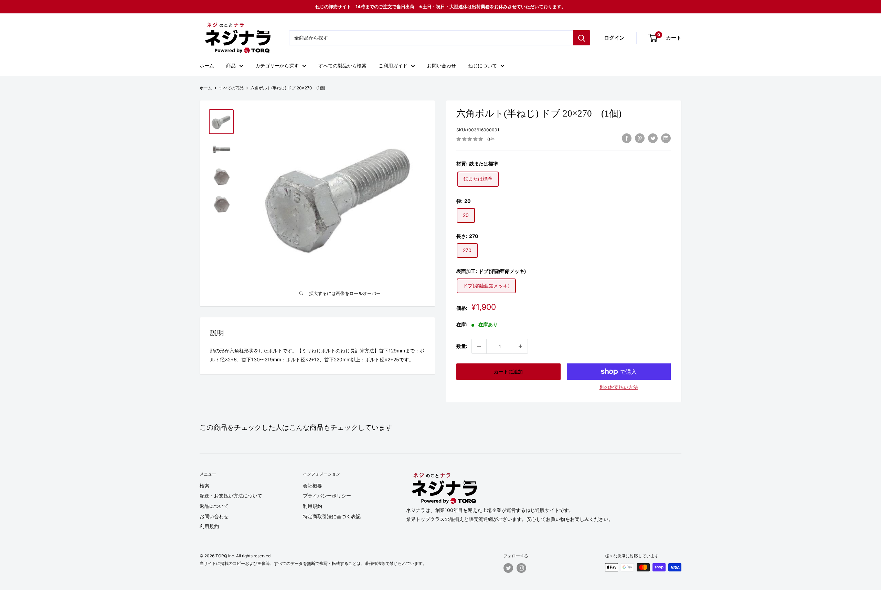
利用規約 (209, 526)
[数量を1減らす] (479, 346)
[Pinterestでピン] (640, 138)
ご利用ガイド (393, 65)
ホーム (207, 65)
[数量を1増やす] (520, 346)
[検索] (581, 37)
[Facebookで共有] (626, 138)
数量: (461, 346)
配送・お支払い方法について (231, 496)
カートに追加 (508, 371)
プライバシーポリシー (327, 496)
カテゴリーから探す (277, 65)
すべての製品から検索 (342, 65)
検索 (204, 486)
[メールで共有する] (666, 138)
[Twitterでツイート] (653, 138)
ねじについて (482, 65)
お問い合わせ (441, 65)
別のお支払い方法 (618, 387)
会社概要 (312, 486)
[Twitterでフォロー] (508, 568)
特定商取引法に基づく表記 (332, 516)
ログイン (614, 37)
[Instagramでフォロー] (521, 568)
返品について (214, 506)
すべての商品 (231, 87)
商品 (231, 65)
